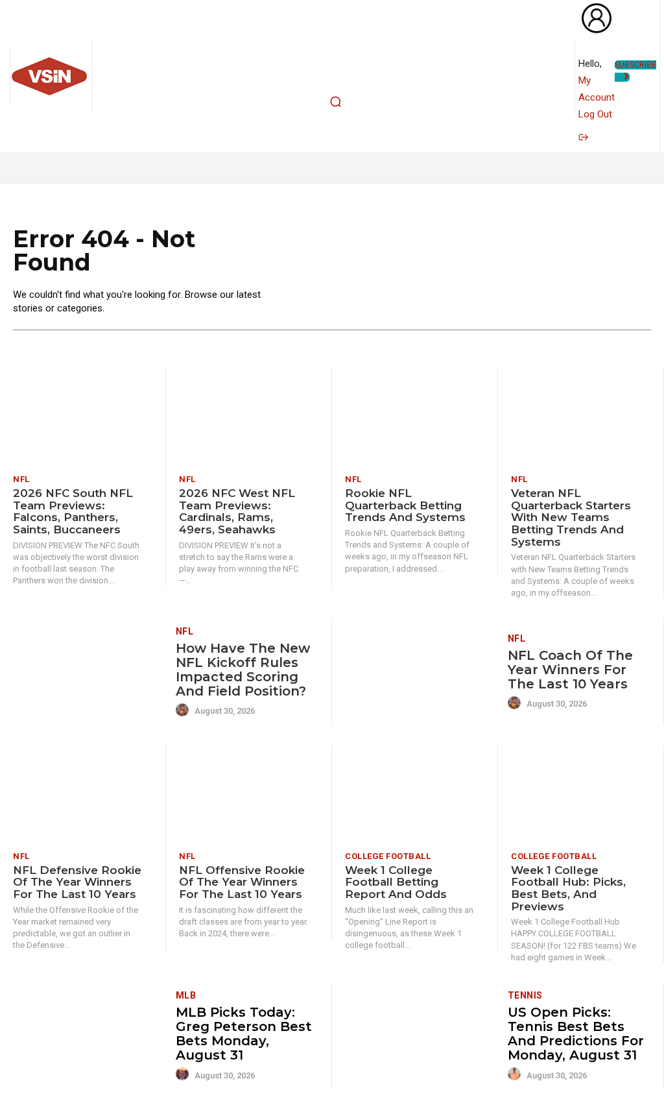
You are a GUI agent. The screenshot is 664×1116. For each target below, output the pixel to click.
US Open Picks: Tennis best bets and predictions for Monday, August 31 (576, 1033)
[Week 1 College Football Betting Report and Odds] (414, 794)
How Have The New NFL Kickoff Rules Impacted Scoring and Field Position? (243, 669)
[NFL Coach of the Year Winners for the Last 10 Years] (421, 671)
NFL (21, 479)
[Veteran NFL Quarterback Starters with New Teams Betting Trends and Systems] (580, 417)
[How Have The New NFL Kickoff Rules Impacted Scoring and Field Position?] (89, 671)
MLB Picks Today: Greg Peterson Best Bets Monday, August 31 (244, 1033)
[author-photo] (184, 710)
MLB (186, 995)
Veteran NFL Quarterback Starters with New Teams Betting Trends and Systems (571, 517)
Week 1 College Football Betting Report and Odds (396, 882)
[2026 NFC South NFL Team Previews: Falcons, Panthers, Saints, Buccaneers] (82, 417)
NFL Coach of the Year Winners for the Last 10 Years (570, 670)
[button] (336, 102)
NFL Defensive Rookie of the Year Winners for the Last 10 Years (77, 882)
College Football (388, 856)
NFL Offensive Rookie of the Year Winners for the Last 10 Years (242, 882)
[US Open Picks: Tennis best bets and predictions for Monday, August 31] (421, 1036)
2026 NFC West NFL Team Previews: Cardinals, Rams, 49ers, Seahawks (237, 511)
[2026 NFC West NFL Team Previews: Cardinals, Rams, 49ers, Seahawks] (248, 417)
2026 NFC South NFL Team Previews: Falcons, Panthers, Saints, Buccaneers (73, 511)
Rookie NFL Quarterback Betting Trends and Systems (405, 505)
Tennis (525, 995)
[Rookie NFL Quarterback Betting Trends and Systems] (414, 417)
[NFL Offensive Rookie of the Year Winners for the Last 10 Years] (248, 794)
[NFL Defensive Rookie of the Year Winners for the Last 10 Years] (82, 794)
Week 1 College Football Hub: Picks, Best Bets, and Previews (568, 888)
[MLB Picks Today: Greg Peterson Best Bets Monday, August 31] (89, 1036)
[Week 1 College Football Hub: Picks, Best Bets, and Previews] (580, 794)
